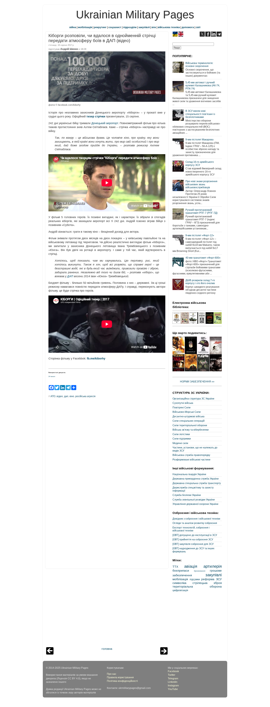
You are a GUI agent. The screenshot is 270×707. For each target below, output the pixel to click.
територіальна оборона (197, 586)
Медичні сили (180, 443)
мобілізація (85, 27)
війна (72, 27)
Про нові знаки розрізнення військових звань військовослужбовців (201, 184)
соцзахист (114, 27)
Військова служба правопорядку (191, 455)
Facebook (173, 671)
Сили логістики (181, 434)
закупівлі (144, 27)
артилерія (212, 566)
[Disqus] (106, 443)
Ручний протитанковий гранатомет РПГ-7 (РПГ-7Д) (201, 211)
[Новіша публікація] (50, 653)
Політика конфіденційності (122, 680)
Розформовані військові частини (191, 459)
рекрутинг (100, 27)
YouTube (173, 689)
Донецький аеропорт (104, 123)
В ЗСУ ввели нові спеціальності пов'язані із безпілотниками (200, 113)
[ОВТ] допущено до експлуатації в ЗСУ (194, 535)
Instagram (173, 685)
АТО (52, 396)
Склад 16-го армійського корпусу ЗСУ (199, 163)
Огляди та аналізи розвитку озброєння (194, 523)
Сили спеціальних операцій (188, 420)
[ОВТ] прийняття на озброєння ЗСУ (192, 539)
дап (66, 396)
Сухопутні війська (182, 402)
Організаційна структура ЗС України (193, 398)
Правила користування (120, 677)
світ (198, 27)
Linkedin (172, 681)
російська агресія (85, 396)
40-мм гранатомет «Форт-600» (202, 257)
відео (60, 396)
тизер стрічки (95, 116)
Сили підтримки (181, 438)
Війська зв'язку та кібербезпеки (190, 429)
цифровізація (180, 590)
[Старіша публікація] (164, 653)
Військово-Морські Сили (186, 411)
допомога (188, 27)
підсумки (195, 579)
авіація (190, 566)
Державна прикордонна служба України (195, 478)
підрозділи (130, 27)
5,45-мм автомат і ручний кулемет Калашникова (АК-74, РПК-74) (202, 85)
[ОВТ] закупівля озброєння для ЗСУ (193, 544)
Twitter (171, 674)
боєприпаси (180, 570)
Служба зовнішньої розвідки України (193, 499)
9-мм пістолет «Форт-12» (199, 235)
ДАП (70, 276)
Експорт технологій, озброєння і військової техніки (191, 529)
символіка (179, 583)
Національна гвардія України (189, 474)
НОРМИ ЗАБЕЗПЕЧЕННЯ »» (197, 381)
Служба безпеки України (186, 495)
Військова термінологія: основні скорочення (199, 64)
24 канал (51, 376)
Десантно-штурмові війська (188, 416)
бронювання (199, 571)
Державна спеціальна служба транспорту (196, 483)
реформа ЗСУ (211, 579)
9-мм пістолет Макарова (199, 139)
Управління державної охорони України (195, 503)
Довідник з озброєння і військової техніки (196, 518)
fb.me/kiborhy (96, 358)
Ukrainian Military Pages (135, 14)
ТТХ (175, 566)
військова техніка (169, 27)
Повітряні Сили (181, 407)
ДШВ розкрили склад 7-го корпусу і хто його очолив (200, 282)
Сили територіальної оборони (189, 425)
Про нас (111, 673)
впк (154, 27)
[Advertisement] (106, 608)
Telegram (173, 678)
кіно (72, 396)
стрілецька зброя (207, 583)
